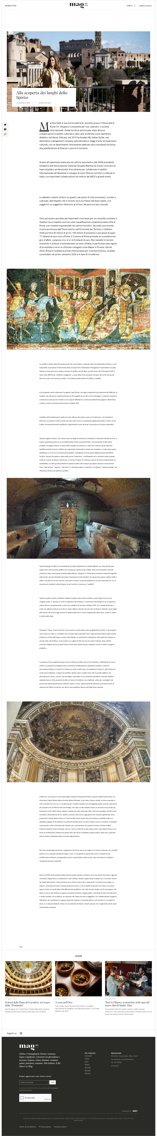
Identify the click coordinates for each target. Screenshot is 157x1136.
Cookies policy (60, 1127)
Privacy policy (45, 1127)
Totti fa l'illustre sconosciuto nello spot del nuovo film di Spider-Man (127, 1004)
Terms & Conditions (27, 1127)
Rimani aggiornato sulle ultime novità (35, 1076)
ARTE (87, 1062)
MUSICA (88, 1073)
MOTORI (87, 1068)
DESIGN (87, 1071)
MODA (87, 1065)
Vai (52, 1082)
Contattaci (115, 1066)
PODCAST (88, 1056)
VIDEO (87, 1059)
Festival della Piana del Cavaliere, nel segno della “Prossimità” (27, 1004)
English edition (145, 6)
